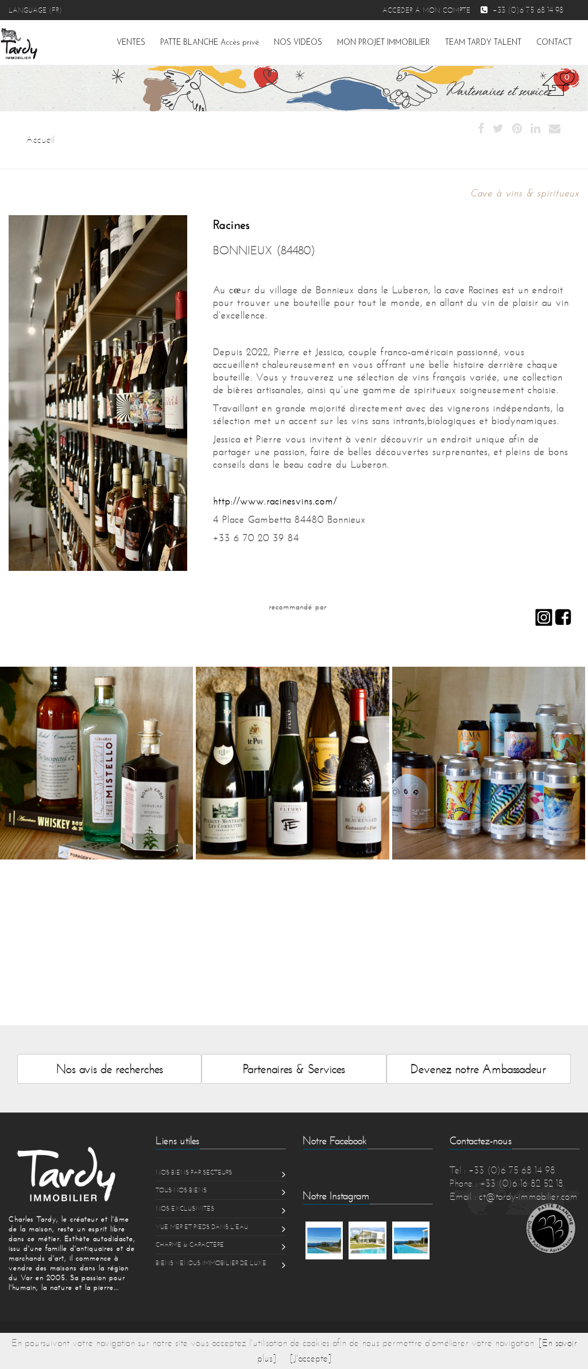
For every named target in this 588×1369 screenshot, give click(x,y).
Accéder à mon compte (426, 10)
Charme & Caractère (190, 1244)
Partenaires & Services (294, 1068)
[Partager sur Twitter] (498, 129)
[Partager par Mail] (554, 129)
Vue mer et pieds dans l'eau (202, 1227)
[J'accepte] (310, 1358)
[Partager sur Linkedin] (535, 129)
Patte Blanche (209, 42)
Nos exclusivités (185, 1208)
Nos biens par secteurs (194, 1172)
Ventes (131, 42)
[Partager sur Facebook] (481, 129)
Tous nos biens (181, 1190)
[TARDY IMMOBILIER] (73, 1174)
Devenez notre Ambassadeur (478, 1068)
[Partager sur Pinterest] (517, 129)
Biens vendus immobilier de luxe (211, 1263)
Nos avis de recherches (109, 1068)
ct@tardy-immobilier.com (528, 1196)
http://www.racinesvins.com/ (275, 501)
